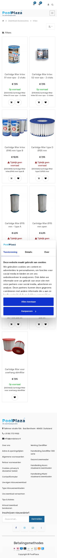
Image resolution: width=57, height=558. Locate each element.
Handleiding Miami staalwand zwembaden (41, 475)
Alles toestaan (28, 301)
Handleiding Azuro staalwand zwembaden (41, 466)
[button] (50, 26)
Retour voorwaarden (11, 462)
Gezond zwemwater (40, 459)
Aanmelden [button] (36, 519)
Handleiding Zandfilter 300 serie (43, 452)
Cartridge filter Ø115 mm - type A (15, 225)
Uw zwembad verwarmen (13, 494)
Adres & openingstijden (12, 451)
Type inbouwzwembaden (13, 488)
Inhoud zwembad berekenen (10, 506)
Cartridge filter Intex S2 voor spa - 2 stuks (42, 76)
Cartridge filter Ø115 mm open (42, 225)
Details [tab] (28, 252)
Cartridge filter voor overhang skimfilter (15, 371)
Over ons (6, 445)
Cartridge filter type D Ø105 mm (42, 149)
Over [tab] (46, 252)
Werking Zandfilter (39, 445)
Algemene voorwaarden (13, 457)
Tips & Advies (8, 499)
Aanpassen (27, 311)
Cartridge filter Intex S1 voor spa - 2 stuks (14, 76)
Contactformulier (10, 477)
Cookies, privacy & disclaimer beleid (10, 469)
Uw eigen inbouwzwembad (14, 482)
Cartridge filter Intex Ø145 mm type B (15, 149)
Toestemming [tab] (10, 252)
